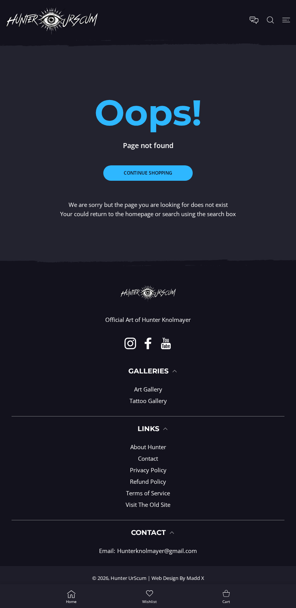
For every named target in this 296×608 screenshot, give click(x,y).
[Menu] (286, 20)
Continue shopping (148, 173)
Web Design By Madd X (177, 578)
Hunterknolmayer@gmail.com (157, 551)
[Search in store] (270, 20)
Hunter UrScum (128, 578)
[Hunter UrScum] (52, 20)
